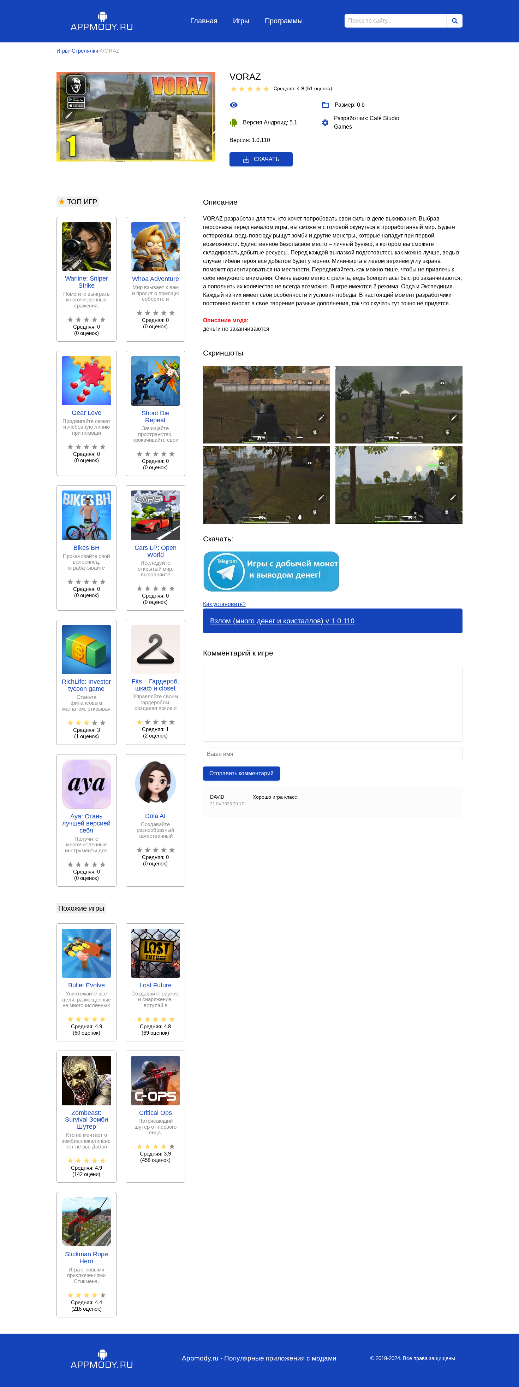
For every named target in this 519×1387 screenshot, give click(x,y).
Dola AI (155, 816)
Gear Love (86, 413)
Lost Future (155, 985)
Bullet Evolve (86, 985)
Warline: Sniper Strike (86, 282)
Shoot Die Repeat (155, 417)
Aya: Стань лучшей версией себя (86, 823)
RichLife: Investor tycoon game (86, 685)
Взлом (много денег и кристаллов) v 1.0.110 (282, 621)
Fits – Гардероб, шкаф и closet (155, 685)
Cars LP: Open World (156, 551)
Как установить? (224, 604)
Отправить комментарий (241, 773)
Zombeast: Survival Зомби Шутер (86, 1120)
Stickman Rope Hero (86, 1258)
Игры (241, 21)
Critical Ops (155, 1113)
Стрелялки (85, 51)
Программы (284, 21)
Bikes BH (86, 548)
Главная (203, 21)
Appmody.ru (102, 20)
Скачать (267, 159)
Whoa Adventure (155, 279)
